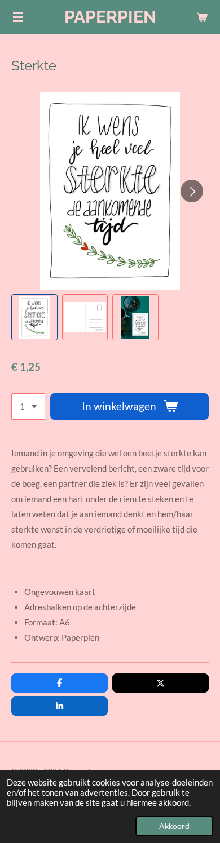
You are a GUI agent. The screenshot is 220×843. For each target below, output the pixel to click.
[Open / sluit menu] (18, 17)
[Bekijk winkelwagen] (202, 17)
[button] (34, 317)
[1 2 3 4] (28, 406)
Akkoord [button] (174, 826)
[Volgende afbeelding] (192, 191)
